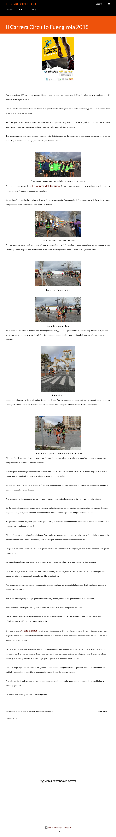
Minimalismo (47, 711)
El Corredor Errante (22, 4)
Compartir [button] (102, 711)
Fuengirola (36, 711)
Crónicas (9, 10)
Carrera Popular (23, 711)
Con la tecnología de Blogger (59, 827)
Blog (34, 10)
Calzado (22, 10)
